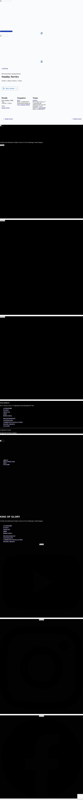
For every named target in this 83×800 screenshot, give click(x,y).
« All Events (5, 68)
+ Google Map (42, 107)
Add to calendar (10, 88)
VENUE (35, 100)
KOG (18, 100)
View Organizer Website (23, 104)
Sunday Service (6, 108)
